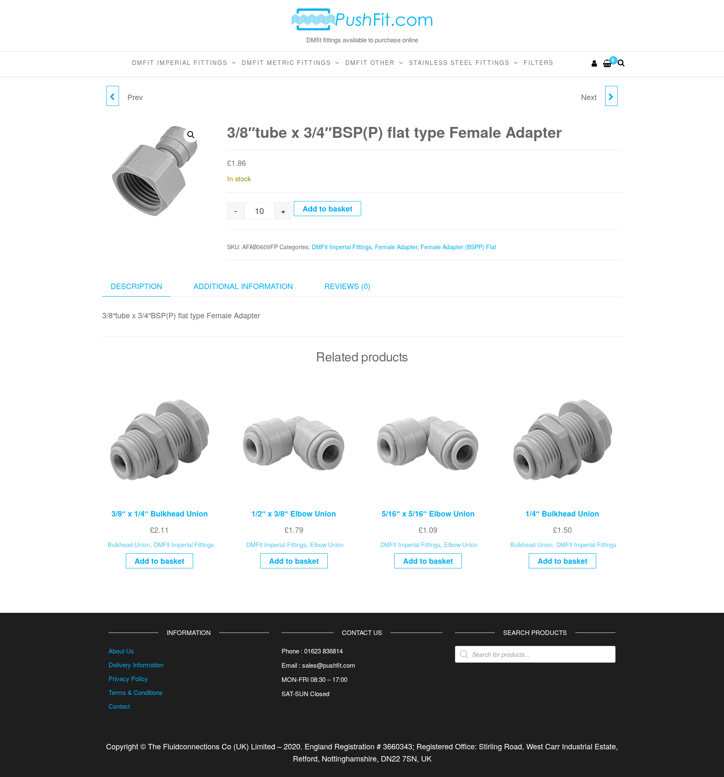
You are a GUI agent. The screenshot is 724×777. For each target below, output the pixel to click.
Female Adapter (396, 247)
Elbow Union (327, 544)
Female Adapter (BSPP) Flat (458, 247)
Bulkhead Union (129, 544)
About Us (121, 650)
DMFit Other (370, 62)
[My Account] (595, 62)
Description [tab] (136, 285)
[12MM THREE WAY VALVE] (112, 96)
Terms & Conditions (136, 692)
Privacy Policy (128, 678)
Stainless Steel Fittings (459, 62)
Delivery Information (136, 664)
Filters (538, 62)
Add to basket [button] (159, 560)
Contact (119, 706)
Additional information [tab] (243, 285)
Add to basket (327, 208)
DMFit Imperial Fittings (180, 62)
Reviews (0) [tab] (347, 285)
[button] (191, 134)
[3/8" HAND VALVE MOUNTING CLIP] (611, 96)
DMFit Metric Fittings (286, 62)
